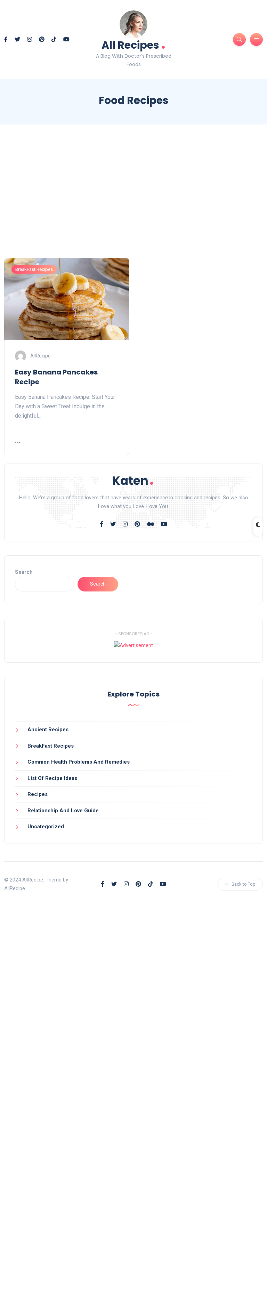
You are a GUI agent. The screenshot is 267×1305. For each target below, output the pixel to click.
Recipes (37, 794)
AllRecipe (40, 355)
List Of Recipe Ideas (52, 778)
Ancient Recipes (47, 729)
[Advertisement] (133, 197)
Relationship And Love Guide (63, 810)
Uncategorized (45, 826)
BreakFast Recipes (34, 269)
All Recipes (133, 44)
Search (24, 572)
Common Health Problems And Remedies (78, 762)
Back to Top (244, 884)
